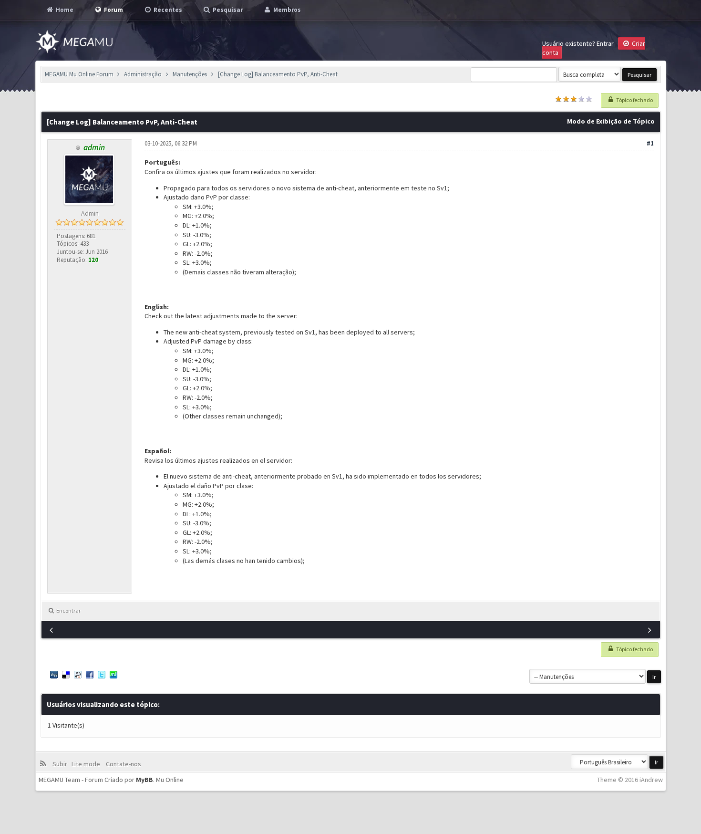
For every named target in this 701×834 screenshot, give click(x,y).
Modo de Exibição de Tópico (611, 121)
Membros (286, 10)
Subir (61, 764)
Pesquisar (227, 10)
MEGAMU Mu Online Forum (79, 74)
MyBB (144, 779)
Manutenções (190, 74)
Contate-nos (122, 764)
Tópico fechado (634, 100)
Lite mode (87, 764)
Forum (113, 10)
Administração (143, 74)
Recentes (167, 10)
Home (63, 10)
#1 (650, 143)
